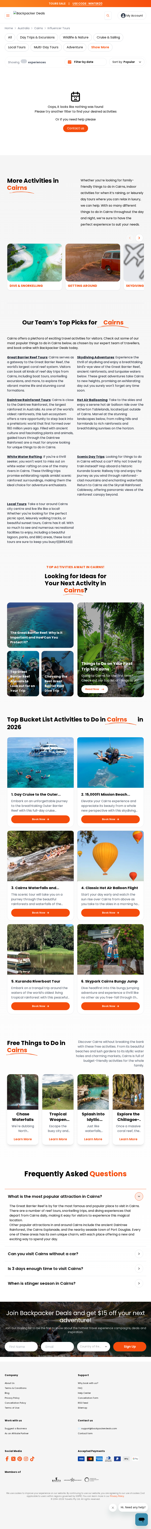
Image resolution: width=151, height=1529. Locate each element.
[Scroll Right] (139, 238)
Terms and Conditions (81, 1356)
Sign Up (130, 1346)
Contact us (75, 128)
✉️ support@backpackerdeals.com (97, 1428)
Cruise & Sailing (108, 37)
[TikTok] (32, 1458)
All (10, 37)
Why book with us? (88, 1383)
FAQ (80, 1388)
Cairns (38, 28)
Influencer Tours (59, 28)
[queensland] (92, 1479)
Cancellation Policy (15, 1402)
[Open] (106, 1346)
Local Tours (17, 47)
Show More (100, 47)
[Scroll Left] (130, 238)
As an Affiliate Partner (17, 1433)
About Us (10, 1383)
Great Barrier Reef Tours (27, 357)
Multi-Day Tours (46, 47)
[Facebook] (7, 1458)
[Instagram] (26, 1458)
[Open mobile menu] (8, 15)
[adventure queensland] (72, 1479)
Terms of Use (12, 1407)
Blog (7, 1393)
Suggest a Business (16, 1428)
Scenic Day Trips (90, 456)
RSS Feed (83, 1402)
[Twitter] (13, 1458)
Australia (23, 28)
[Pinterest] (19, 1458)
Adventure (75, 47)
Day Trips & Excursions (37, 37)
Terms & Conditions (16, 1388)
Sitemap (82, 1407)
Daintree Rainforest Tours (29, 400)
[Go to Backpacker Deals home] (29, 15)
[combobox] (90, 1346)
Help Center (84, 1393)
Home (9, 28)
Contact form (85, 1433)
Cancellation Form (88, 1397)
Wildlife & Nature (75, 37)
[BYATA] (56, 1479)
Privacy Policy (105, 1356)
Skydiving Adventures (95, 357)
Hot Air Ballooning (92, 400)
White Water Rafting (24, 456)
